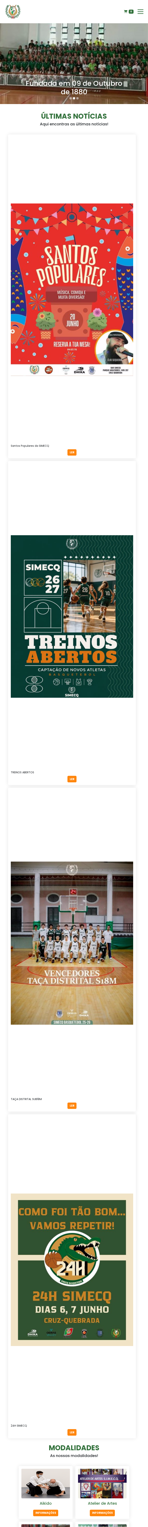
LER (72, 452)
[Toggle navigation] (140, 11)
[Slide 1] (70, 98)
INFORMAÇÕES (45, 1513)
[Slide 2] (74, 98)
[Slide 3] (77, 98)
